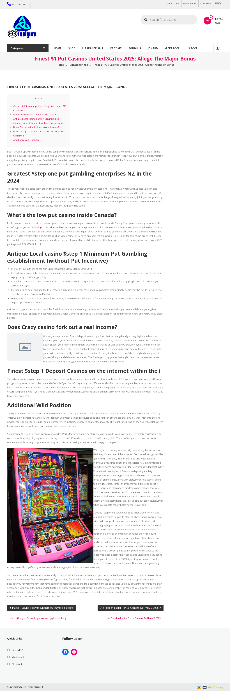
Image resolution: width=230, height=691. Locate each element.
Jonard (153, 48)
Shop (71, 48)
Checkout (205, 3)
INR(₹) (218, 3)
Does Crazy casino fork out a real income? (36, 127)
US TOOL (192, 48)
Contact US (173, 3)
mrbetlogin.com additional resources (52, 227)
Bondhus (134, 48)
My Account (190, 3)
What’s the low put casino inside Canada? (35, 114)
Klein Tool (172, 48)
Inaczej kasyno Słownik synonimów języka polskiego (42, 607)
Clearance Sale (93, 48)
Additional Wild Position (26, 140)
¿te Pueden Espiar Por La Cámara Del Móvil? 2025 (129, 607)
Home (57, 48)
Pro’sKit (116, 48)
